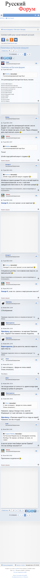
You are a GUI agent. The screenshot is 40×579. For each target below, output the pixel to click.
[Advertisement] (20, 23)
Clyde (7, 62)
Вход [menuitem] (36, 15)
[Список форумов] (20, 7)
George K (8, 164)
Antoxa (8, 136)
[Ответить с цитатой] (36, 63)
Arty (14, 570)
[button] (18, 54)
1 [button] (20, 54)
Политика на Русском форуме (15, 47)
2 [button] (22, 54)
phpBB (16, 568)
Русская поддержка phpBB (20, 572)
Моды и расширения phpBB (20, 575)
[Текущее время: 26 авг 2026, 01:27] (38, 29)
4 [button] (27, 54)
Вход (3, 18)
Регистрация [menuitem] (39, 15)
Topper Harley (10, 434)
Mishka (7, 74)
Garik (6, 423)
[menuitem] (20, 565)
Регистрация (10, 18)
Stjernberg (9, 302)
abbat (7, 378)
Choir (7, 358)
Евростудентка (10, 322)
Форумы (2, 15)
